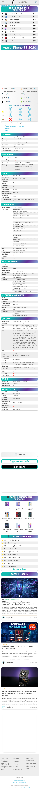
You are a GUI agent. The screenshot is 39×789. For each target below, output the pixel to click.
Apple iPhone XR (13, 551)
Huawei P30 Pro (13, 560)
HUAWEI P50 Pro (15, 20)
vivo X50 (10, 563)
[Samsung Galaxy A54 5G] (18, 501)
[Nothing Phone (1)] (18, 512)
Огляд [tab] (7, 128)
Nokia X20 (13, 26)
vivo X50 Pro (12, 543)
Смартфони (10, 5)
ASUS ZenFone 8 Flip (16, 14)
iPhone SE (23, 123)
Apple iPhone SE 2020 (17, 38)
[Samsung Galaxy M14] (7, 512)
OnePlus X (13, 32)
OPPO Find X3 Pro (13, 540)
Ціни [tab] (6, 130)
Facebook (4, 761)
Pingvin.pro (21, 2)
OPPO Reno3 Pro (13, 554)
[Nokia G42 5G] (7, 501)
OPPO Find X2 (12, 549)
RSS (2, 769)
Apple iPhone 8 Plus (16, 29)
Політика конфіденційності (19, 782)
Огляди (16, 761)
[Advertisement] (19, 431)
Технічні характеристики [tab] (14, 126)
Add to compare (4, 6)
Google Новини (6, 767)
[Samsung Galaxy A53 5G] (18, 523)
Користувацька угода (19, 780)
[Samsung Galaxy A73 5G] (29, 523)
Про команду (31, 763)
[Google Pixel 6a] (29, 512)
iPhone (18, 123)
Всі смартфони (19, 569)
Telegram (4, 758)
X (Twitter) (5, 764)
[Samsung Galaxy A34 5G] (29, 501)
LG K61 (12, 41)
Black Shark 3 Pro (15, 35)
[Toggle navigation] (2, 3)
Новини (16, 758)
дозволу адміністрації (26, 787)
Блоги (15, 767)
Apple (16, 5)
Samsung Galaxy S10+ (15, 546)
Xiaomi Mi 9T (12, 566)
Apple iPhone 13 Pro (16, 17)
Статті (15, 764)
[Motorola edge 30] (7, 523)
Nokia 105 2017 (15, 23)
